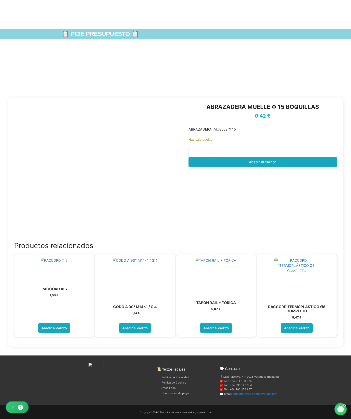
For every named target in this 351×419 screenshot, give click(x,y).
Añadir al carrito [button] (54, 328)
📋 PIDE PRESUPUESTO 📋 (100, 34)
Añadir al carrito (262, 162)
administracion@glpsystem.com (255, 393)
